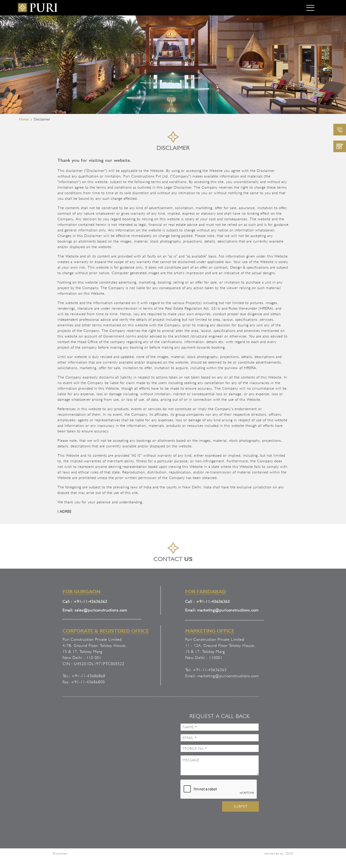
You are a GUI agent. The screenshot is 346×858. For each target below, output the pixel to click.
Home (24, 119)
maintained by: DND (278, 853)
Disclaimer (60, 853)
